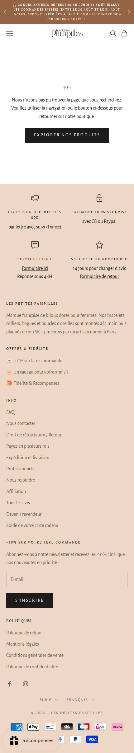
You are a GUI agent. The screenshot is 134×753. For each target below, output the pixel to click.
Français (78, 700)
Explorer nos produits (67, 135)
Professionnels (20, 468)
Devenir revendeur (23, 514)
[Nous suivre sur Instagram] (25, 684)
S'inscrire (29, 600)
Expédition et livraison (27, 457)
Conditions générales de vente (35, 655)
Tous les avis (18, 502)
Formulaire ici (35, 268)
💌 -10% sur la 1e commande (34, 360)
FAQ (10, 412)
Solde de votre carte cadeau (32, 525)
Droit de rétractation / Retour (33, 434)
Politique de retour (24, 632)
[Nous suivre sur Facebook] (9, 684)
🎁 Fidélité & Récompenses (32, 383)
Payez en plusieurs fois (28, 446)
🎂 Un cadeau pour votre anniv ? (37, 371)
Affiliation (16, 491)
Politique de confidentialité (32, 666)
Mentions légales (22, 644)
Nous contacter (20, 423)
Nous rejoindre (20, 480)
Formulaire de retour (99, 276)
